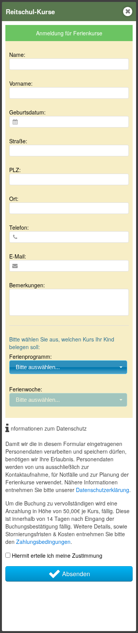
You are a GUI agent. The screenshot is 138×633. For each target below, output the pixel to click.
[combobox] (68, 367)
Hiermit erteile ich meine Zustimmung (56, 555)
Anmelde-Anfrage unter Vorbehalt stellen (65, 614)
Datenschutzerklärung (102, 490)
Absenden (75, 573)
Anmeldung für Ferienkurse (69, 33)
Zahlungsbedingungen (43, 541)
